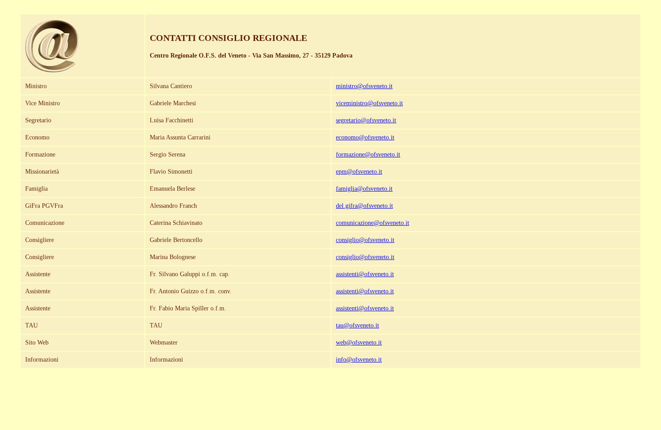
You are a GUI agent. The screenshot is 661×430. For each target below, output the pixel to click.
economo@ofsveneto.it (365, 137)
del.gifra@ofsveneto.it (364, 205)
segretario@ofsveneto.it (366, 120)
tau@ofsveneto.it (357, 325)
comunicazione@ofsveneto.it (372, 222)
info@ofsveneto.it (359, 359)
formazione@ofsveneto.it (368, 154)
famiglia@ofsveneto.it (364, 188)
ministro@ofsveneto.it (364, 86)
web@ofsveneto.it (359, 342)
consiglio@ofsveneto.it (365, 240)
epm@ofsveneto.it (359, 171)
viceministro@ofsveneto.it (369, 103)
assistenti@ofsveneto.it (365, 274)
